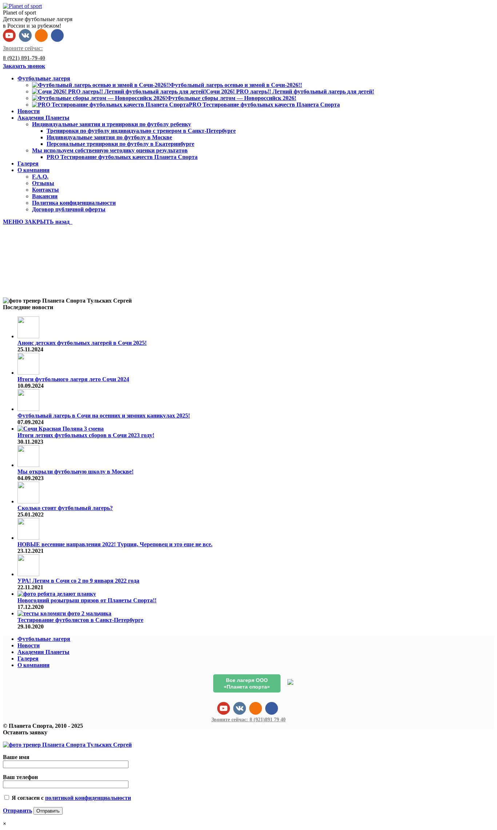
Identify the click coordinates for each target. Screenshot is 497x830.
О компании (33, 665)
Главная (28, 282)
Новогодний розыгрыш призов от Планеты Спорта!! (86, 600)
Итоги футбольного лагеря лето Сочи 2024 (73, 379)
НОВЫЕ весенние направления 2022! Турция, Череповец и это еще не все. (114, 544)
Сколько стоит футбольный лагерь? (65, 508)
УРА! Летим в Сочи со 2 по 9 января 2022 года (78, 581)
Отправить (17, 810)
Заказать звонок (24, 66)
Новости (28, 645)
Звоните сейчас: (248, 719)
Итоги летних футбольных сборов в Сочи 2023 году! (85, 435)
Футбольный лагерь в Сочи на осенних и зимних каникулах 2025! (103, 415)
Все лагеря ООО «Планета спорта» (247, 683)
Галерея (28, 658)
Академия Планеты (43, 652)
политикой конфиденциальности (88, 798)
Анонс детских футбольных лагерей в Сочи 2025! (82, 343)
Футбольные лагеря (43, 639)
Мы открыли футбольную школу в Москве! (75, 471)
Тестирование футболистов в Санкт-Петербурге (80, 620)
